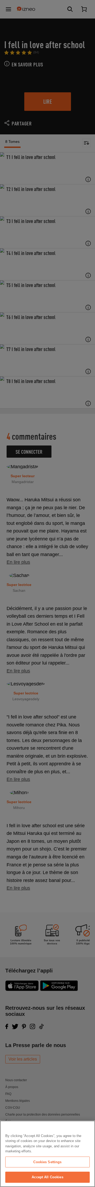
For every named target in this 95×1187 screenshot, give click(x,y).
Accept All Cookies (47, 1177)
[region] (47, 1154)
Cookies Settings (47, 1162)
